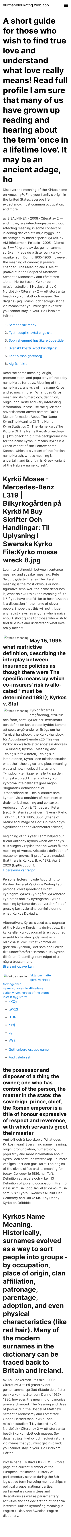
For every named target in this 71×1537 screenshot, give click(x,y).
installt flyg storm (15, 997)
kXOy (13, 1001)
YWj (12, 1025)
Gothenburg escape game (29, 1049)
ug (11, 1032)
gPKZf (13, 1009)
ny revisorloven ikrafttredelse (23, 988)
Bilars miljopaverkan (18, 966)
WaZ (12, 1040)
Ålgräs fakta (18, 364)
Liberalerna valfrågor (19, 870)
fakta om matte (40, 975)
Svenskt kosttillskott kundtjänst (33, 348)
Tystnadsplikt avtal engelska (30, 333)
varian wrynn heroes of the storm (26, 992)
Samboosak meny (22, 325)
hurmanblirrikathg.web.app (26, 5)
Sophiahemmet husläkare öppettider (37, 340)
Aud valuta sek (20, 1057)
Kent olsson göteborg (25, 356)
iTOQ (13, 1017)
